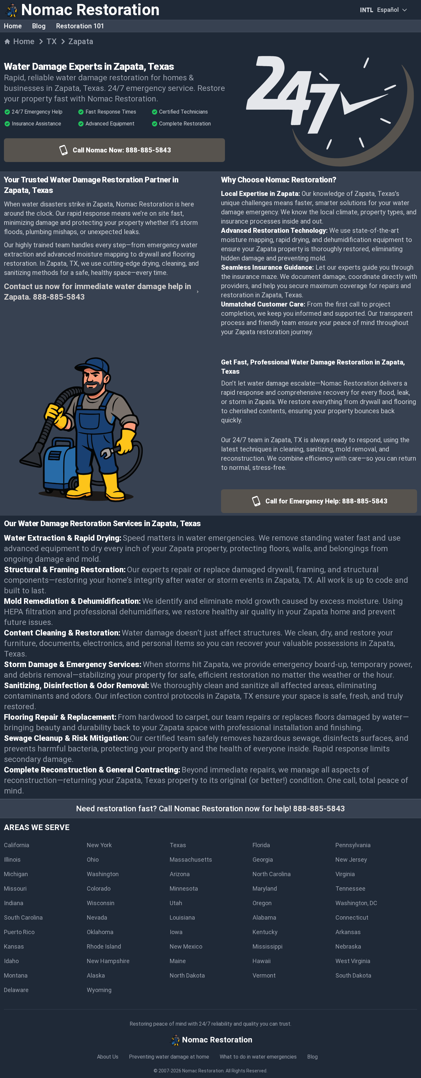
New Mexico (186, 946)
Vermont (264, 975)
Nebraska (348, 946)
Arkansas (348, 932)
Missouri (15, 888)
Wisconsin (100, 903)
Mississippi (268, 946)
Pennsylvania (353, 845)
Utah (176, 903)
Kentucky (265, 932)
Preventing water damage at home (169, 1057)
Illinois (12, 859)
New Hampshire (108, 960)
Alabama (264, 917)
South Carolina (23, 917)
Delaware (16, 989)
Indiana (13, 903)
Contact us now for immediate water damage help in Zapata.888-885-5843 (97, 292)
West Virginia (352, 960)
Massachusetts (191, 859)
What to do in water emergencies (258, 1057)
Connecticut (351, 917)
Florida (261, 845)
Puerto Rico (19, 932)
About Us (107, 1057)
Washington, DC (356, 903)
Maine (178, 960)
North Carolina (272, 874)
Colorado (99, 888)
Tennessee (350, 888)
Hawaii (262, 960)
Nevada (97, 917)
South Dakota (353, 975)
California (16, 845)
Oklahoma (100, 932)
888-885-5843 (319, 808)
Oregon (262, 903)
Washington (103, 874)
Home (13, 26)
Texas (178, 845)
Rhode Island (104, 946)
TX (51, 41)
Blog (39, 26)
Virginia (345, 874)
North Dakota (187, 975)
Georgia (263, 859)
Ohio (93, 859)
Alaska (96, 975)
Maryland (265, 888)
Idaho (11, 960)
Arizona (180, 874)
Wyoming (99, 989)
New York (99, 845)
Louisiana (182, 917)
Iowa (176, 932)
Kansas (14, 946)
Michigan (16, 874)
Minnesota (184, 888)
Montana (16, 975)
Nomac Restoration (203, 1070)
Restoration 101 (80, 26)
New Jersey (351, 859)
